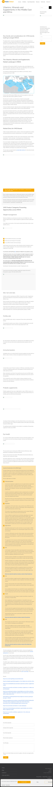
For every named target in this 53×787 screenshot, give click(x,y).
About (3, 767)
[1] (15, 251)
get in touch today (25, 671)
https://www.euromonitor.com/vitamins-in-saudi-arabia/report (14, 705)
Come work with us (5, 775)
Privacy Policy (38, 776)
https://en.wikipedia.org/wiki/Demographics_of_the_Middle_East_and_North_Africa (18, 681)
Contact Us (4, 772)
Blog (3, 770)
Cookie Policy (45, 776)
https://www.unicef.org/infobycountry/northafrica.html (13, 678)
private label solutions (21, 150)
